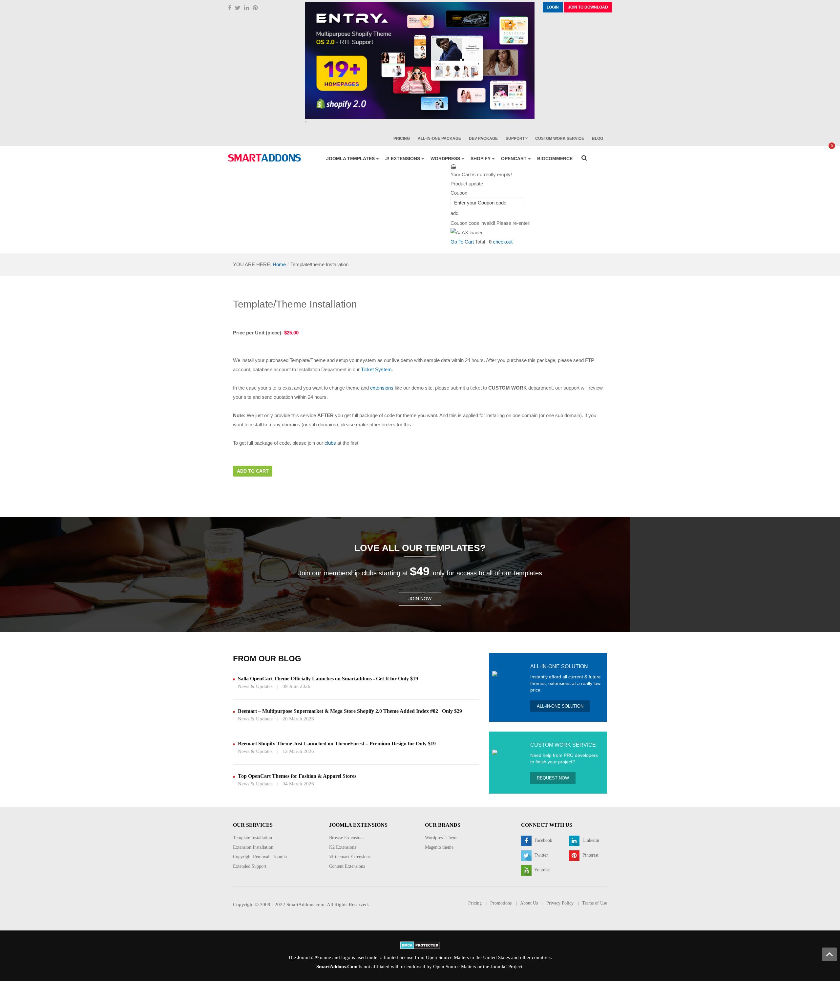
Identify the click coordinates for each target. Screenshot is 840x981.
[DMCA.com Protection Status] (420, 945)
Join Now (420, 598)
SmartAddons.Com (337, 966)
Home (279, 264)
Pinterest (589, 855)
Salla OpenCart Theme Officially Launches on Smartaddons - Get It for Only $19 (328, 678)
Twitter (540, 855)
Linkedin (590, 840)
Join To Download (588, 7)
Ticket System (376, 369)
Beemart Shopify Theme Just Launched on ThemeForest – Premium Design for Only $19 (337, 743)
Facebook (542, 840)
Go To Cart (462, 242)
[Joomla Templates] (264, 157)
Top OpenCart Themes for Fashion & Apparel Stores (297, 776)
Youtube (541, 869)
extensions (381, 388)
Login (553, 7)
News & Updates (255, 686)
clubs (330, 443)
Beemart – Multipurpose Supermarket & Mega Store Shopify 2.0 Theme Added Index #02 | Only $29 (350, 711)
